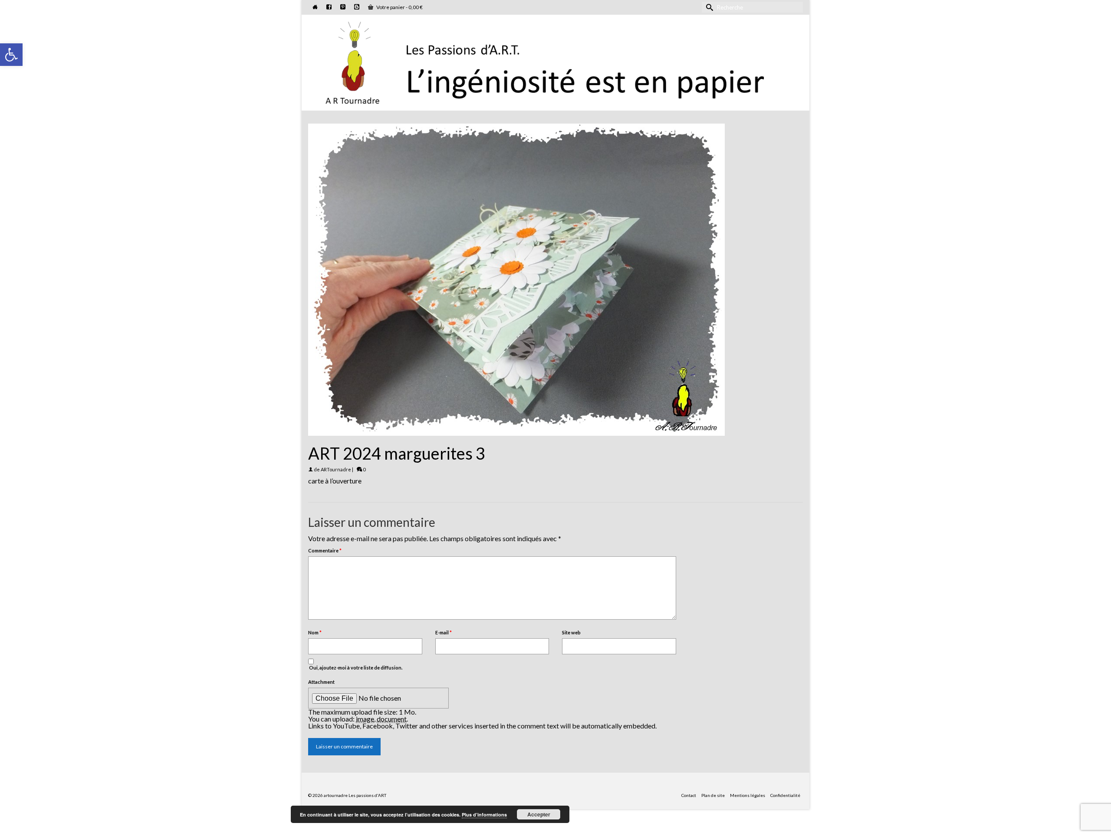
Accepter (538, 814)
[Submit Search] (708, 7)
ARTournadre (336, 469)
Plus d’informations (484, 814)
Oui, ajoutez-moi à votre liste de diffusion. (355, 667)
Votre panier (399, 7)
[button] (11, 54)
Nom (315, 632)
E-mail (443, 632)
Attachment (321, 682)
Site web (571, 632)
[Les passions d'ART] (555, 61)
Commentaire (325, 550)
